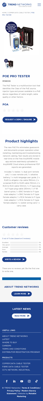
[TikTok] (36, 381)
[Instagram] (29, 381)
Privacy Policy (13, 391)
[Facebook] (7, 381)
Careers (6, 346)
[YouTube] (22, 381)
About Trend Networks (15, 336)
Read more (20, 316)
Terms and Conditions (14, 349)
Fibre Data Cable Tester (15, 367)
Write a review (13, 259)
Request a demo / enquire (18, 120)
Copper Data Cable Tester (19, 12)
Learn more (20, 294)
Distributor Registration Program (21, 352)
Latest (5, 339)
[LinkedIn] (14, 381)
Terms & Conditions (31, 388)
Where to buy (9, 342)
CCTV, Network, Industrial (16, 370)
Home (4, 12)
